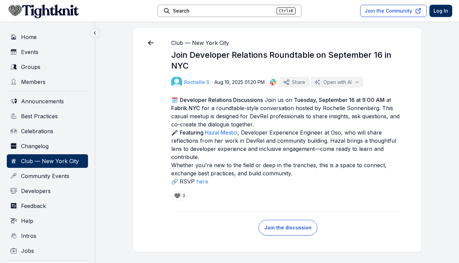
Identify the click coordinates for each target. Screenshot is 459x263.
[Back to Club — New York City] (151, 43)
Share (298, 82)
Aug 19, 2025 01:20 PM (239, 82)
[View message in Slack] (273, 82)
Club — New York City (200, 42)
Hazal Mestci (221, 132)
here (202, 181)
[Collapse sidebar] (95, 33)
